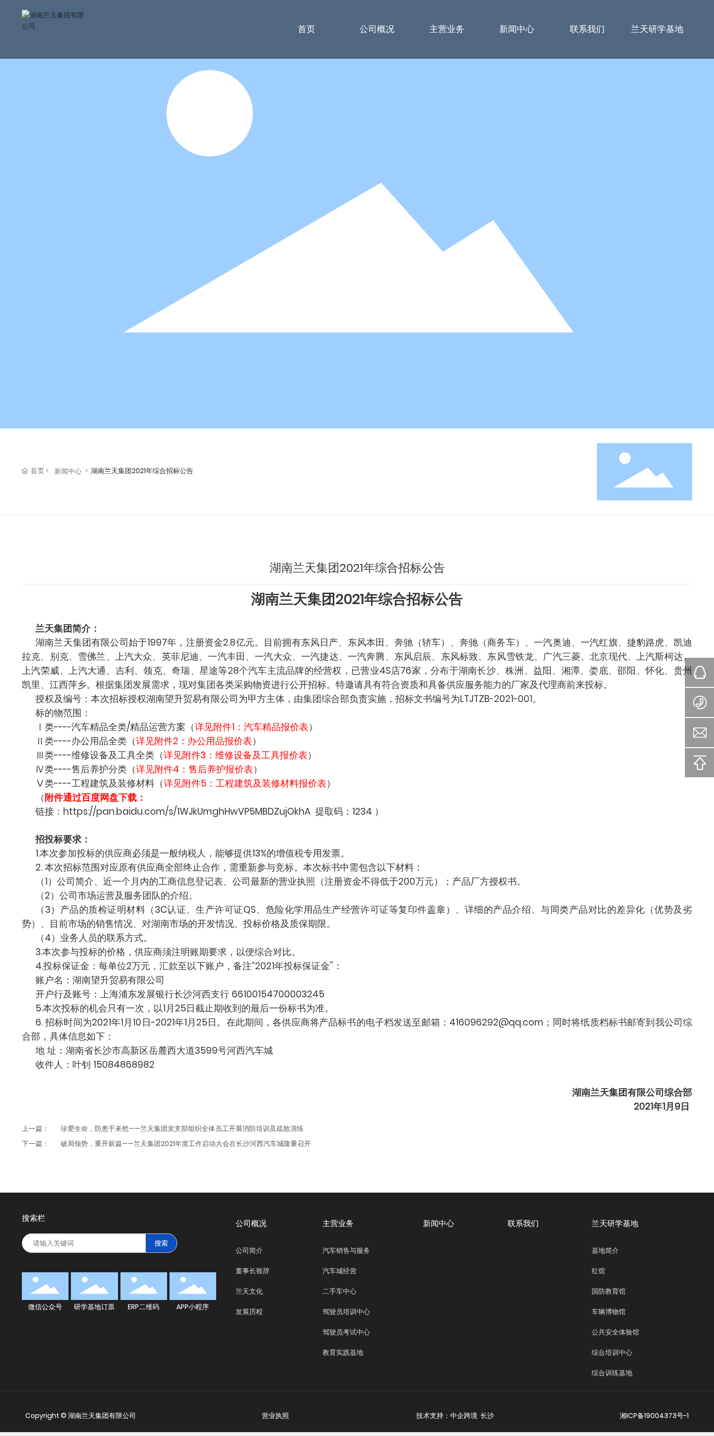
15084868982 (123, 1064)
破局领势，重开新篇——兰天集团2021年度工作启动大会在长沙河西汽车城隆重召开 (186, 1143)
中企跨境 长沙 (472, 1415)
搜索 (161, 1243)
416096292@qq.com (496, 1022)
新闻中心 (68, 471)
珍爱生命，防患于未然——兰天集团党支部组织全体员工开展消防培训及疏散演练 (182, 1128)
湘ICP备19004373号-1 (654, 1415)
